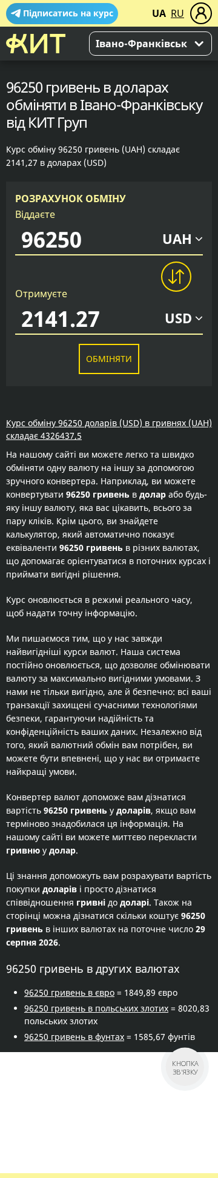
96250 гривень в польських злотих (96, 1008)
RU (177, 13)
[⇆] (175, 277)
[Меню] (201, 13)
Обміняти (109, 358)
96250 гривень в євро (69, 992)
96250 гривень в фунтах (74, 1036)
